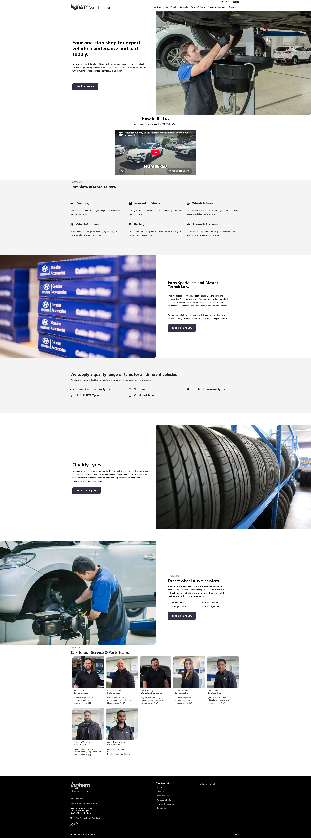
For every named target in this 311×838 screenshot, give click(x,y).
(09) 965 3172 (79, 749)
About (159, 787)
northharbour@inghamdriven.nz (84, 803)
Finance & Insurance (217, 7)
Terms (238, 834)
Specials (184, 7)
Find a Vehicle (171, 7)
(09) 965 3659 (146, 698)
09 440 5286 (111, 749)
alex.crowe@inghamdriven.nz (84, 700)
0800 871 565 (225, 2)
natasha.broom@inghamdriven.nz (187, 700)
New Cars (157, 7)
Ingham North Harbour (88, 834)
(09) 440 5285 (112, 698)
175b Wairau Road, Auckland (87, 818)
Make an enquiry (182, 327)
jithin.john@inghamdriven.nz (218, 700)
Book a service (85, 86)
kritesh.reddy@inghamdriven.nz (118, 754)
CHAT (88, 703)
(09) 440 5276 (179, 698)
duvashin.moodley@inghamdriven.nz (87, 752)
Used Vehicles (162, 796)
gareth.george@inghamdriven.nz (153, 700)
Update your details (207, 784)
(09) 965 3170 (213, 698)
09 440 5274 (111, 752)
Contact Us (234, 7)
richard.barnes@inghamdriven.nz (119, 700)
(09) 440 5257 (79, 698)
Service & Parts (198, 7)
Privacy (230, 834)
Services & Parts (163, 800)
